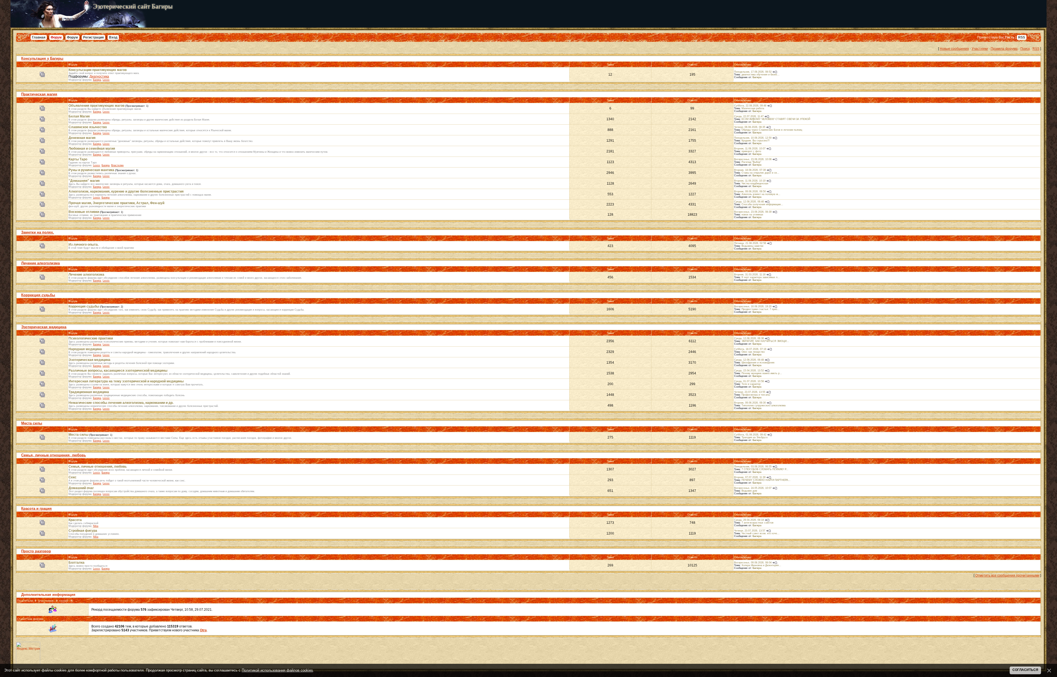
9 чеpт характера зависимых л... (761, 277)
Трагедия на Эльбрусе (755, 437)
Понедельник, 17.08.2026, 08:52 (753, 71)
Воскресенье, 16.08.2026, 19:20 (753, 306)
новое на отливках (752, 214)
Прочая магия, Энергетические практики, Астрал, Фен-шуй (116, 203)
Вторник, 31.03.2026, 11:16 (749, 274)
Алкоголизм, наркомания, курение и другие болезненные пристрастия (126, 191)
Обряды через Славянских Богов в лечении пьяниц (772, 129)
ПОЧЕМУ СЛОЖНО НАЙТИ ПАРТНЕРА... (766, 480)
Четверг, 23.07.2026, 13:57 (749, 530)
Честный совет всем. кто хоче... (761, 533)
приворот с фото (751, 151)
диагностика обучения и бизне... (761, 74)
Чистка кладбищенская (755, 183)
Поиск (1025, 49)
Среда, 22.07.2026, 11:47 (749, 116)
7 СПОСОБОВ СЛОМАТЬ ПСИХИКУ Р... (765, 469)
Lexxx (106, 79)
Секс (73, 477)
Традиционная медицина (89, 392)
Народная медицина (85, 349)
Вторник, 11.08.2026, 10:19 (749, 180)
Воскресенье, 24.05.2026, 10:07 (753, 488)
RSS (1021, 37)
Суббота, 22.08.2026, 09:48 (750, 105)
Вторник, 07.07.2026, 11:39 (749, 477)
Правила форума (1004, 49)
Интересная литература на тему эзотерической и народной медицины (126, 381)
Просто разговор (36, 551)
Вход (113, 37)
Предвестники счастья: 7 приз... (761, 309)
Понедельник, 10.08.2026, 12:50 (753, 137)
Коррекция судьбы (38, 295)
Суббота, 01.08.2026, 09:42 (750, 434)
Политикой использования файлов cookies (277, 670)
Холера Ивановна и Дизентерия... (761, 565)
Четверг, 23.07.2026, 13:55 (749, 392)
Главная (38, 37)
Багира (97, 79)
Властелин (117, 165)
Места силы (31, 423)
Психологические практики (91, 338)
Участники (980, 49)
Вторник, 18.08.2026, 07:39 (750, 170)
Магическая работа (753, 108)
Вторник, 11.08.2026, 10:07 (749, 148)
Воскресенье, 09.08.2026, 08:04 (753, 562)
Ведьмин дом (749, 490)
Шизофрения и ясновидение (758, 362)
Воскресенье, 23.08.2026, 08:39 (753, 211)
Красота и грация (36, 508)
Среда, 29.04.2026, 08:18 (749, 520)
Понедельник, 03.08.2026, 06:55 (753, 466)
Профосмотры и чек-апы (756, 394)
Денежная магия (82, 138)
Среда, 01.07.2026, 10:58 (749, 381)
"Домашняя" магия (84, 181)
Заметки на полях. (37, 232)
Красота (75, 520)
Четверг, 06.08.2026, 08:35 (749, 127)
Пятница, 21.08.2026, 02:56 (750, 243)
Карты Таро (78, 159)
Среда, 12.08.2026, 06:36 (749, 338)
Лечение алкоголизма (40, 263)
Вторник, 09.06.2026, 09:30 (750, 402)
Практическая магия (39, 94)
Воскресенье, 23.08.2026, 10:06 (753, 159)
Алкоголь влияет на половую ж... (761, 194)
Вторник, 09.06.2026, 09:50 (750, 191)
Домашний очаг (81, 488)
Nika (95, 526)
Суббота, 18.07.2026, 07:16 (750, 349)
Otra (203, 630)
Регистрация (93, 37)
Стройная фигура (83, 531)
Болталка (77, 562)
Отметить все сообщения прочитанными (1007, 575)
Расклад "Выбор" (751, 162)
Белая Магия (79, 116)
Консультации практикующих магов (98, 70)
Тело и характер (751, 384)
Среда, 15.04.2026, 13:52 (749, 370)
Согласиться (1025, 670)
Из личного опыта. (84, 244)
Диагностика (99, 76)
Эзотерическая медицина (43, 327)
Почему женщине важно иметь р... (762, 373)
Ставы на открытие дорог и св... (760, 172)
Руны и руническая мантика (91, 170)
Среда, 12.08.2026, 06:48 (749, 359)
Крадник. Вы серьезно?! (756, 140)
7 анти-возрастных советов (757, 522)
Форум (56, 37)
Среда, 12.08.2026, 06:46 (749, 201)
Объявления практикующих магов (96, 106)
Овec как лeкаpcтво (753, 351)
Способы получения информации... (762, 204)
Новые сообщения (954, 49)
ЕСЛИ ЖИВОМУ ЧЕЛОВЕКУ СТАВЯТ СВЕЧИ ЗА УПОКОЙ (776, 119)
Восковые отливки (84, 212)
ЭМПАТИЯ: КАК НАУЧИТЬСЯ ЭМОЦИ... (765, 341)
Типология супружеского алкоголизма (764, 405)
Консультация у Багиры (42, 58)
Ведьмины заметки (752, 246)
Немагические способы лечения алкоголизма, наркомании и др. (121, 403)
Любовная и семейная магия (92, 148)
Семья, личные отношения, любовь (53, 455)
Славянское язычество (88, 127)
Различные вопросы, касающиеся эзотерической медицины (118, 370)
